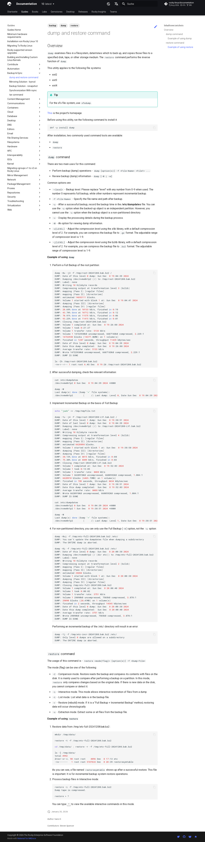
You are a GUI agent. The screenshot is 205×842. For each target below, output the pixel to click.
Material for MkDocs (26, 838)
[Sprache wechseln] (116, 4)
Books (35, 11)
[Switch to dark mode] (108, 4)
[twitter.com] (178, 836)
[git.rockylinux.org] (190, 836)
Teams (113, 11)
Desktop (70, 11)
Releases (83, 11)
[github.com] (184, 836)
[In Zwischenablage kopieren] (154, 128)
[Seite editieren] (156, 27)
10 (46, 3)
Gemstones (56, 11)
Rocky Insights (99, 11)
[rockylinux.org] (195, 836)
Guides (24, 11)
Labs (44, 11)
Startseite (12, 11)
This (49, 113)
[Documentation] (9, 4)
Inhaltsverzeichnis (174, 25)
